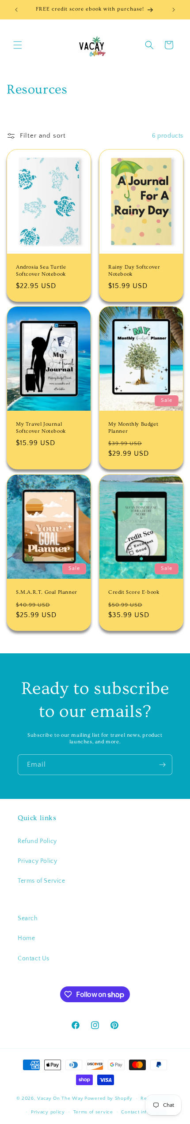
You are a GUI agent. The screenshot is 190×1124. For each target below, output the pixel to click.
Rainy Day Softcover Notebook (134, 270)
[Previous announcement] (16, 9)
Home (26, 938)
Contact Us (33, 958)
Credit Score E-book (133, 592)
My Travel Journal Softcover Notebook (41, 428)
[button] (17, 45)
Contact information (144, 1112)
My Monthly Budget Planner (133, 428)
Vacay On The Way (60, 1098)
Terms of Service (41, 880)
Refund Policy (37, 841)
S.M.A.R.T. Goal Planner (46, 592)
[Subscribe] (162, 764)
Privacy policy (48, 1112)
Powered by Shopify (108, 1098)
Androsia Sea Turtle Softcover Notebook (41, 270)
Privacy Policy (37, 861)
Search (28, 918)
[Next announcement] (173, 9)
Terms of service (93, 1112)
